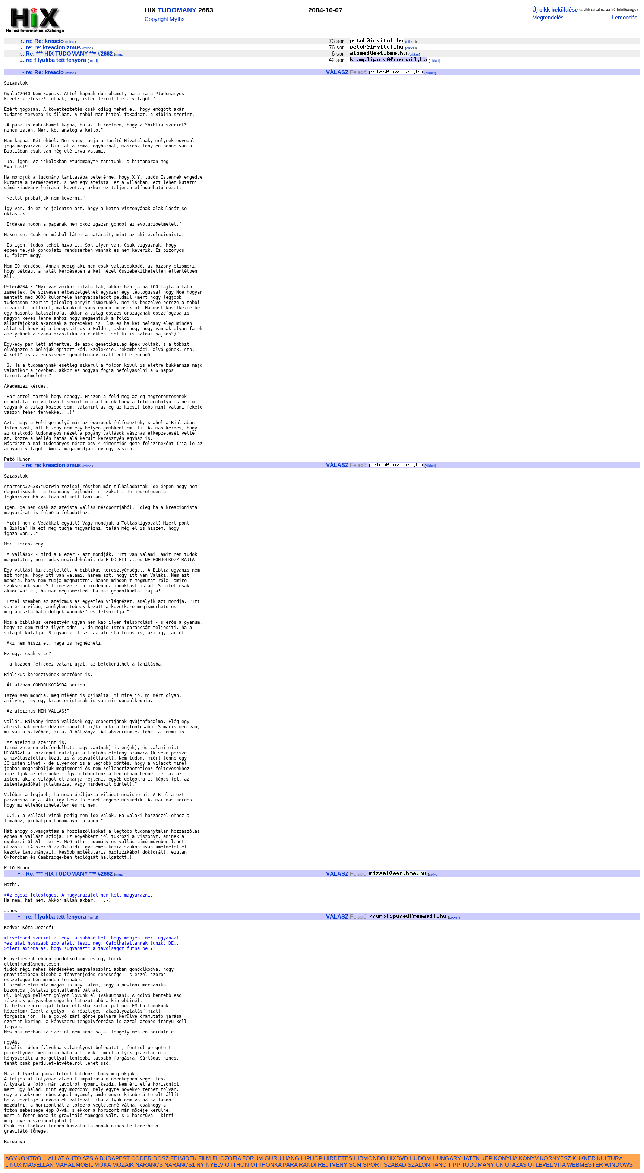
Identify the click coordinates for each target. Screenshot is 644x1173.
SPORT (372, 1164)
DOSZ (161, 1158)
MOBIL (84, 1164)
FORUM (252, 1158)
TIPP (454, 1164)
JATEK (471, 1158)
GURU (273, 1158)
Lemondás (625, 17)
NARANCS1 (179, 1164)
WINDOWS (618, 1164)
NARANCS (149, 1164)
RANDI (307, 1164)
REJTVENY (332, 1164)
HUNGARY (447, 1158)
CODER (141, 1158)
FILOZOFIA (226, 1158)
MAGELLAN (38, 1164)
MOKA (102, 1164)
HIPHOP (311, 1158)
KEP (486, 1158)
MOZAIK (123, 1164)
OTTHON (237, 1164)
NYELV (215, 1164)
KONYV (529, 1158)
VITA (559, 1164)
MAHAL (64, 1164)
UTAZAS (516, 1164)
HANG (291, 1158)
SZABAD (395, 1164)
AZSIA (90, 1158)
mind (70, 42)
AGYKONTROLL (26, 1158)
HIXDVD (397, 1158)
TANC (439, 1164)
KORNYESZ (555, 1158)
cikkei (411, 42)
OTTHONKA (265, 1164)
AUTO (73, 1158)
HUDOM (420, 1158)
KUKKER (584, 1158)
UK (499, 1164)
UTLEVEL (540, 1164)
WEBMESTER (585, 1164)
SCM (355, 1164)
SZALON (419, 1164)
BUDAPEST (115, 1158)
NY (200, 1164)
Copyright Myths (165, 19)
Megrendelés (548, 17)
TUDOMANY (177, 10)
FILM (204, 1158)
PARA (290, 1164)
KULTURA (609, 1158)
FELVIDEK (183, 1158)
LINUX (13, 1164)
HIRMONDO (369, 1158)
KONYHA (505, 1158)
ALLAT (56, 1158)
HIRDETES (338, 1158)
